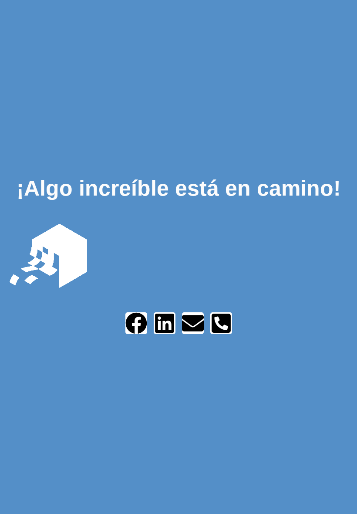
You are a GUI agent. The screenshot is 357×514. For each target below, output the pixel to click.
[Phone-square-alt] (221, 323)
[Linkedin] (164, 323)
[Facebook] (136, 323)
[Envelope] (193, 323)
